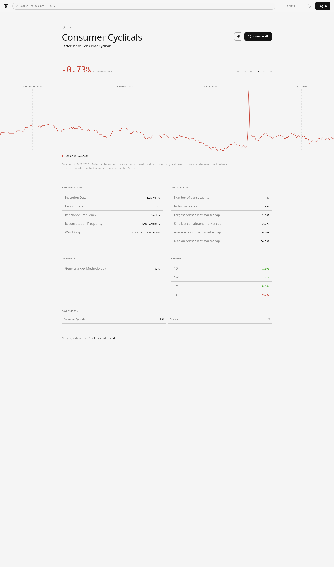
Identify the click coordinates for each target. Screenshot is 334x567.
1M (238, 71)
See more (133, 168)
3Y (264, 71)
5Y (270, 71)
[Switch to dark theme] (309, 6)
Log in (323, 6)
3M (244, 71)
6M (251, 71)
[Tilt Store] (6, 6)
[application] (167, 114)
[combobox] (143, 6)
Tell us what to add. (103, 338)
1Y (257, 71)
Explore (290, 6)
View (157, 268)
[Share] (238, 36)
